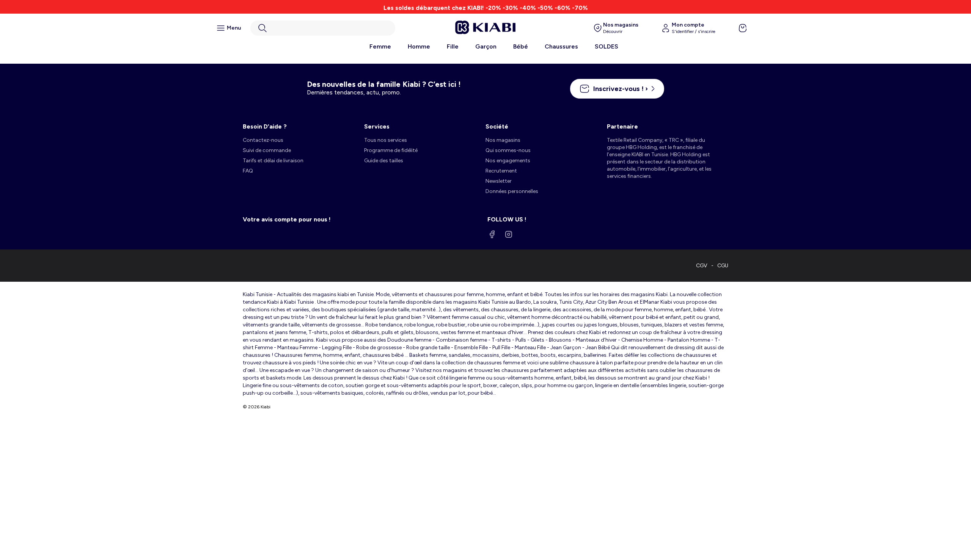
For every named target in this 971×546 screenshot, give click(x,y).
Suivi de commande (267, 150)
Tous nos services (385, 140)
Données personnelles (512, 191)
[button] (322, 28)
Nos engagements (508, 160)
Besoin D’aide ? (265, 126)
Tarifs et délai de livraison (273, 160)
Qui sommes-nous (508, 150)
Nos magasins (503, 140)
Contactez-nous (263, 140)
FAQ (248, 171)
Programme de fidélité (391, 150)
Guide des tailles (383, 160)
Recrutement (501, 171)
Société (497, 126)
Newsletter (499, 181)
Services (377, 126)
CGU (722, 265)
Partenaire (622, 126)
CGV (701, 265)
